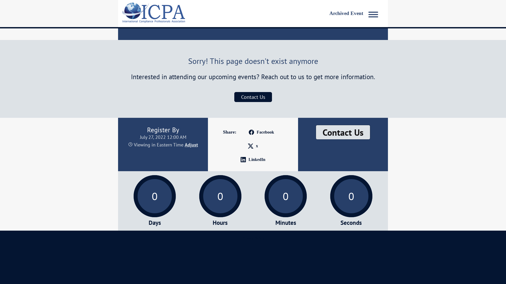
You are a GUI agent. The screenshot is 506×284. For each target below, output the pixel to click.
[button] (355, 13)
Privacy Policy (253, 238)
